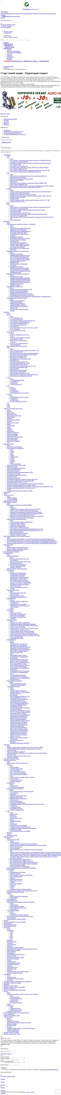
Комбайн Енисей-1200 (16, 264)
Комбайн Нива (17, 272)
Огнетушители (14, 800)
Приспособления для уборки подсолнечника (18, 240)
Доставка (35, 13)
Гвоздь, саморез (14, 778)
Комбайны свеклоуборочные (15, 286)
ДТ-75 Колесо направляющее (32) (19, 323)
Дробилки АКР (14, 509)
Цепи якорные (14, 909)
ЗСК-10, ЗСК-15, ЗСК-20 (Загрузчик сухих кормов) (24, 510)
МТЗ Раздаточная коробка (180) (18, 367)
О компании (47, 13)
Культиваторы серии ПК (13, 478)
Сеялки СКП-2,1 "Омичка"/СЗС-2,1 (20, 629)
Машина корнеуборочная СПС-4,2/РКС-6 (21, 293)
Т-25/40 (9, 394)
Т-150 (8, 377)
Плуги (12, 673)
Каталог (3, 1085)
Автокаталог (7, 33)
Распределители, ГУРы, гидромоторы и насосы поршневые (26, 849)
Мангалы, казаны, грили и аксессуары (14, 987)
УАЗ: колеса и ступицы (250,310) (19, 208)
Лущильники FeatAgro (10, 926)
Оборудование (14, 897)
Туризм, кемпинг (8, 1017)
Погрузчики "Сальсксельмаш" (18, 614)
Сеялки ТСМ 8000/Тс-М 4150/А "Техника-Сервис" (24, 634)
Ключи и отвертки (15, 873)
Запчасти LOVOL (9, 495)
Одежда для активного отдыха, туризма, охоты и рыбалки (22, 994)
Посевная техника (12, 619)
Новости (3, 15)
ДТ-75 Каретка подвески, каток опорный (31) (22, 320)
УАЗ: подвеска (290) (15, 211)
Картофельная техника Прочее (18, 597)
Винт (11, 775)
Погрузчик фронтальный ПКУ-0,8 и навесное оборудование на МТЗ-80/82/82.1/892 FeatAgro (32, 541)
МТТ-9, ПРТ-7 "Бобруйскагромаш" (19, 527)
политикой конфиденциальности (49, 1069)
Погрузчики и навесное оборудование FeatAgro (17, 536)
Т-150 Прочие (14, 383)
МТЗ (8, 347)
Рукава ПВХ (13, 824)
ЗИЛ (8, 173)
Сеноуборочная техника (13, 686)
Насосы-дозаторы (15, 848)
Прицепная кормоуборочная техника (17, 298)
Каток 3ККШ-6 (14, 655)
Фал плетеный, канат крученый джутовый (21, 791)
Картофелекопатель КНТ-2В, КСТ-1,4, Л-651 (18, 593)
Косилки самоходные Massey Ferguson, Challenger (18, 566)
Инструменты (11, 869)
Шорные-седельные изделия (17, 534)
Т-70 (8, 404)
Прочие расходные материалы (15, 788)
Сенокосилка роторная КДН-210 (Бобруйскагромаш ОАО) (19, 725)
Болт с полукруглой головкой (18, 773)
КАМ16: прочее (14, 198)
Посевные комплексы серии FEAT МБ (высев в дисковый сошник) (25, 483)
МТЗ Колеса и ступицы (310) (18, 357)
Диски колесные (11, 944)
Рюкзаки (9, 1026)
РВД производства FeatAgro (14, 446)
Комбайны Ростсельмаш (16, 266)
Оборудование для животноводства (16, 519)
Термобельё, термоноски (13, 1011)
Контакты (53, 13)
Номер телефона (5, 1058)
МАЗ (8, 203)
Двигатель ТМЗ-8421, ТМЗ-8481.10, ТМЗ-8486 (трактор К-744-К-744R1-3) (27, 753)
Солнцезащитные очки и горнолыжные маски (16, 1012)
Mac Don (9, 411)
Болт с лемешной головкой (17, 771)
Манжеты (12, 815)
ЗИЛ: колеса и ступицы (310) (18, 177)
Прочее (12, 459)
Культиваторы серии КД (13, 473)
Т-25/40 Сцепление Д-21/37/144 (18, 401)
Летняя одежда (14, 1001)
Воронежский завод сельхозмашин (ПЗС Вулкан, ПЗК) (19, 585)
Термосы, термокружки (13, 1029)
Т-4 (8, 403)
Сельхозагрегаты (8, 553)
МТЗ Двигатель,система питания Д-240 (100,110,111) (24, 350)
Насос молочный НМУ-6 (17, 532)
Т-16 (8, 386)
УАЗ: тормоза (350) (15, 220)
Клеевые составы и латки (11, 985)
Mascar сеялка (10, 412)
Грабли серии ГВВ (12, 466)
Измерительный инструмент (18, 872)
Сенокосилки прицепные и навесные (20, 710)
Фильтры (9, 421)
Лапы (11, 454)
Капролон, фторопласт (16, 797)
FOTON (9, 428)
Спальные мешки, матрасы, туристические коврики (21, 1028)
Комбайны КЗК (14, 262)
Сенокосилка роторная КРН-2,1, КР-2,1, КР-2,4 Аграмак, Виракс (19, 728)
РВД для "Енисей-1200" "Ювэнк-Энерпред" (28, 853)
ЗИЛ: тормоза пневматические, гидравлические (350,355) (25, 187)
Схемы (2, 1082)
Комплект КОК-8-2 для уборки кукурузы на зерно (19, 259)
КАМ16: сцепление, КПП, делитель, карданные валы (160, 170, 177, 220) (30, 200)
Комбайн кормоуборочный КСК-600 (20, 281)
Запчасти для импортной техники (13, 408)
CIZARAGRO (11, 425)
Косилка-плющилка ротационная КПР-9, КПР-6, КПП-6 (20, 719)
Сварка (9, 893)
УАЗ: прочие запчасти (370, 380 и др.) (20, 213)
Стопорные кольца (15, 807)
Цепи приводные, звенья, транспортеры (18, 971)
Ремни (12, 819)
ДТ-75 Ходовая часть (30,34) (17, 330)
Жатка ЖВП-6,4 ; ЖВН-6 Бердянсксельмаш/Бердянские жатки (20, 231)
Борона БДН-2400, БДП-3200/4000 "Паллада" (20, 646)
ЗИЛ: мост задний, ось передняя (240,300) (21, 178)
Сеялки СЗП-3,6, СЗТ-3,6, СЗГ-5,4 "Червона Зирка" (24, 628)
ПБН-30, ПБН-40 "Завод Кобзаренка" (17, 568)
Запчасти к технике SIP (16, 740)
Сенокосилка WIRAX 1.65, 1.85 (18, 735)
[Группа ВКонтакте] (1, 145)
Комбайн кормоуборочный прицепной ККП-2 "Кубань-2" (18, 304)
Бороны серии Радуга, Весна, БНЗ (16, 465)
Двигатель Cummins (12, 434)
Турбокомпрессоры (12, 900)
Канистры (6, 984)
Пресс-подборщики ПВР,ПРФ (19, 704)
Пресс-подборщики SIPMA (17, 703)
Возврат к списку (5, 113)
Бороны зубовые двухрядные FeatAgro (17, 547)
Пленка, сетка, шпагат (13, 422)
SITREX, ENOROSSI (13, 432)
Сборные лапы (14, 456)
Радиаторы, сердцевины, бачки (15, 957)
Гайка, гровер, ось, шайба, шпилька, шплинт (22, 777)
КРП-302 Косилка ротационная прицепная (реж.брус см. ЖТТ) (18, 722)
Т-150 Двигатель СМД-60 (17, 380)
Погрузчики (10, 610)
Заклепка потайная (15, 781)
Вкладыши (13, 794)
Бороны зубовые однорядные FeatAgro (17, 549)
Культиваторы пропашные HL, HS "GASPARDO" (19, 667)
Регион (3, 1061)
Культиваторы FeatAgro (10, 924)
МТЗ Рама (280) (14, 368)
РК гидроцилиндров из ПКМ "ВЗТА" (20, 859)
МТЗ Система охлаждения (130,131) (20, 373)
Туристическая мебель (13, 1031)
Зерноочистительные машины (15, 947)
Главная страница (8, 66)
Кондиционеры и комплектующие (16, 919)
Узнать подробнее (30, 1092)
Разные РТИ (13, 817)
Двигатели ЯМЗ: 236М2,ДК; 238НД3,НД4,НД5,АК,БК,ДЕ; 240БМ (25, 747)
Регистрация (8, 26)
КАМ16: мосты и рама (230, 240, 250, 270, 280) (23, 194)
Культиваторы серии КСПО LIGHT (16, 475)
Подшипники (10, 783)
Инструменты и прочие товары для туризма (19, 1022)
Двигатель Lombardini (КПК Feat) (16, 468)
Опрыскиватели (11, 598)
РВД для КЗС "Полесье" (37, 856)
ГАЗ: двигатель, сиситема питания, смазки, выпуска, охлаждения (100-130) (30, 160)
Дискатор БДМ (18, 652)
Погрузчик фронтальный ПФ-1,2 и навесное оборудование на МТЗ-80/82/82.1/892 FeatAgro (32, 543)
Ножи (11, 462)
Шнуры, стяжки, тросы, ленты (12, 1034)
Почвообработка (11, 639)
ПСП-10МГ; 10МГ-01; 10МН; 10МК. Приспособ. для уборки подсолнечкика (20, 245)
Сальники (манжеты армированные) (20, 827)
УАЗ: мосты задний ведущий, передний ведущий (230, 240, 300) (27, 210)
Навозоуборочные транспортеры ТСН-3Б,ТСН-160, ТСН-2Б (26, 529)
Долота (12, 452)
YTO (8, 442)
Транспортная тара (12, 835)
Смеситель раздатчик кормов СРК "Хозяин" (22, 517)
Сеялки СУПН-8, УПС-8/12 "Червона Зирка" (22, 632)
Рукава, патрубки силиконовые (18, 825)
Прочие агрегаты (14, 679)
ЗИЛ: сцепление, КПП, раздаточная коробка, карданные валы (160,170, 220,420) (32, 186)
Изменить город (11, 24)
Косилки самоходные (13, 556)
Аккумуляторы (14, 792)
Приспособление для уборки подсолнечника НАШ (18, 243)
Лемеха (12, 455)
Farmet (8, 427)
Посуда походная (11, 1025)
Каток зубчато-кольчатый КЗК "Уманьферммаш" (19, 656)
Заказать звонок (15, 16)
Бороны (12, 642)
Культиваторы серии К (13, 471)
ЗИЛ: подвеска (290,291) (16, 180)
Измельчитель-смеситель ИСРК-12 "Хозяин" (22, 515)
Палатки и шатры (12, 1024)
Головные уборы (14, 997)
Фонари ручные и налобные (11, 1032)
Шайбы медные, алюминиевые (18, 798)
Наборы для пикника (9, 988)
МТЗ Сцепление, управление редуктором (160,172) (24, 374)
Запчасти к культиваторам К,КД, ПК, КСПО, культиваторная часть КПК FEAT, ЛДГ (30, 486)
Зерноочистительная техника (18, 573)
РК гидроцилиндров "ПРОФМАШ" (20, 866)
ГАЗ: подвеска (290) (15, 164)
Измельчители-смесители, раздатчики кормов (19, 505)
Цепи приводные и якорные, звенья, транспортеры (21, 902)
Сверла (12, 886)
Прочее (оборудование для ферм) (19, 533)
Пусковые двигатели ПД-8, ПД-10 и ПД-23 (18, 756)
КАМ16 (9, 188)
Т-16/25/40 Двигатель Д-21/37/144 (19, 393)
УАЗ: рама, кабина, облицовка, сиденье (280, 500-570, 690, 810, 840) (28, 214)
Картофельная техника (13, 590)
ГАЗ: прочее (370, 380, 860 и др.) (19, 166)
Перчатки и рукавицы (16, 1002)
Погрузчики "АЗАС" (16, 612)
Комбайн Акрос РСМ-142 (17, 268)
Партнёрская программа (11, 13)
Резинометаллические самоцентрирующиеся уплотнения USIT (27, 804)
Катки (12, 654)
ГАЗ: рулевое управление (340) (18, 169)
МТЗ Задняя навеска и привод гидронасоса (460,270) (24, 353)
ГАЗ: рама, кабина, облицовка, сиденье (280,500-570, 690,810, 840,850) (29, 167)
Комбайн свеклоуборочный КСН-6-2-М (21, 289)
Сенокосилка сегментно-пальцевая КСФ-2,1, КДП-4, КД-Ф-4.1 (18, 733)
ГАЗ (8, 157)
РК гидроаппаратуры (16, 858)
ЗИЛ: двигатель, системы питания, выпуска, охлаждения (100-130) (28, 176)
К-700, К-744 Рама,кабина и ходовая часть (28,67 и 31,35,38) (20, 338)
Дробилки (13, 507)
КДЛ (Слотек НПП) (12, 435)
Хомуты (9, 834)
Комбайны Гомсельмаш (16, 254)
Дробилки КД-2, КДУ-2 (34, 509)
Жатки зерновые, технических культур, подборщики (21, 224)
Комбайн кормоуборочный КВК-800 (20, 278)
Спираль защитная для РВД (17, 865)
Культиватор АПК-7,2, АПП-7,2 (19, 660)
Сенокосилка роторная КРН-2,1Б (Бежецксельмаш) (19, 731)
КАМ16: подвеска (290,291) (17, 197)
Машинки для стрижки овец (18, 526)
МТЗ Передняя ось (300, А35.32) (19, 364)
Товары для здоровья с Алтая (12, 1015)
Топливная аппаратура (16, 808)
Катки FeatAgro (8, 923)
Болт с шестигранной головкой (18, 774)
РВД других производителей (33, 852)
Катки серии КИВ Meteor (14, 469)
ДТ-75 (8, 315)
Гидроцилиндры (14, 842)
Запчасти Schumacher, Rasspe (11, 758)
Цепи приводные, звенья (17, 906)
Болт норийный (14, 767)
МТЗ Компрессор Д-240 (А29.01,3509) (20, 359)
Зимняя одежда (14, 1000)
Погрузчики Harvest (12, 438)
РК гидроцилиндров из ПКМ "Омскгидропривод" (24, 863)
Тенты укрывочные (9, 1014)
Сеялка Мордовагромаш (16, 638)
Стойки (12, 458)
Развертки (13, 885)
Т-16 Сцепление (14, 391)
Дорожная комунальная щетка (18, 795)
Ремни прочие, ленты (16, 818)
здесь (8, 1044)
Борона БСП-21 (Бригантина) (18, 649)
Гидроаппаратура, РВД (13, 839)
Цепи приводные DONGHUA (18, 907)
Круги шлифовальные (16, 876)
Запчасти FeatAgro (9, 444)
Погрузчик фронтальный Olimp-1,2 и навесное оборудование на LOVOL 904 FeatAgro (30, 539)
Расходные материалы (10, 760)
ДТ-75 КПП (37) (14, 326)
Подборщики (13, 695)
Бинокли (9, 1019)
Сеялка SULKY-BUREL (16, 637)
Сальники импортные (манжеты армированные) (23, 828)
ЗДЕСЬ (33, 84)
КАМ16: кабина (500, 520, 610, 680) (19, 193)
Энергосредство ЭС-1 (16, 563)
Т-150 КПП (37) (14, 381)
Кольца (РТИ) (14, 814)
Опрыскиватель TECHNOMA (18, 604)
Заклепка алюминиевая (16, 768)
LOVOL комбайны (12, 499)
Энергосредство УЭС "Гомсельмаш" (20, 282)
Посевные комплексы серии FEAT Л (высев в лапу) (21, 488)
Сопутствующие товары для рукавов (20, 831)
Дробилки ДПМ (23, 509)
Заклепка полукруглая (16, 780)
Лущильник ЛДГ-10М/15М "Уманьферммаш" (19, 671)
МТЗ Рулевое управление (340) (18, 370)
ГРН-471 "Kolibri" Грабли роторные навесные (20, 692)
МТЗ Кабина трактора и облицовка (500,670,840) (23, 354)
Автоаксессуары (11, 977)
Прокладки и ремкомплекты (17, 802)
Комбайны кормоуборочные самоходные (18, 273)
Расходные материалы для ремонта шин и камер (20, 916)
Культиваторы (14, 658)
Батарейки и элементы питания (12, 983)
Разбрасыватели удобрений (14, 680)
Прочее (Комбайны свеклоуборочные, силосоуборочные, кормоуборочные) (30, 296)
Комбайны (7, 221)
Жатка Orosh (10, 431)
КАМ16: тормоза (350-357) (17, 201)
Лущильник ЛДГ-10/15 (16, 671)
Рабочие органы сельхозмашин (15, 448)
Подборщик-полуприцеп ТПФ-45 (20, 708)
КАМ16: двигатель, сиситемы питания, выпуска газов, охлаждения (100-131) (31, 191)
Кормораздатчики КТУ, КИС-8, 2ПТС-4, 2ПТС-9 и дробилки (26, 516)
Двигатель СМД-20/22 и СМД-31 (16, 751)
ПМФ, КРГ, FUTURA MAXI (14, 437)
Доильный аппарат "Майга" (17, 524)
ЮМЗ (8, 405)
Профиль (3, 1090)
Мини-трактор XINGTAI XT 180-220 (17, 346)
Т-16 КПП (13, 388)
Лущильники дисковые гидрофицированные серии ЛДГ (22, 479)
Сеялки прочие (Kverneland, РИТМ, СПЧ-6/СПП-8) (24, 625)
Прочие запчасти (8, 836)
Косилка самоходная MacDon (18, 564)
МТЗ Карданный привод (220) (18, 356)
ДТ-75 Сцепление (15, 329)
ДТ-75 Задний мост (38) (16, 319)
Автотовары (7, 974)
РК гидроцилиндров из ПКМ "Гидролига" (21, 861)
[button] (8, 48)
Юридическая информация (25, 13)
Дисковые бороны (12, 476)
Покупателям (4, 12)
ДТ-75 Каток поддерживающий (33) (20, 322)
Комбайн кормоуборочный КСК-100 (20, 279)
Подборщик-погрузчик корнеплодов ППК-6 (22, 295)
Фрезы (12, 888)
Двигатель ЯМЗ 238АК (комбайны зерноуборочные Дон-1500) (24, 749)
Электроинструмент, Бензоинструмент (20, 889)
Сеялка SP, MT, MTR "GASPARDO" (20, 622)
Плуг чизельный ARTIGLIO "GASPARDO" (17, 675)
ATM (29, 583)
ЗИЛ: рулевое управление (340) (18, 184)
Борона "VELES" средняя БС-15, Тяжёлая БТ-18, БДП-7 (19, 644)
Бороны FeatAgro (8, 544)
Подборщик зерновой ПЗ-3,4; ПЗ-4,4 (20, 238)
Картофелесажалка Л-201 (17, 595)
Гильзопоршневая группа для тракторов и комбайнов (21, 868)
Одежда (6, 991)
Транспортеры (14, 905)
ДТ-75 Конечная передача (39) (18, 325)
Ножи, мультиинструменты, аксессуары (14, 990)
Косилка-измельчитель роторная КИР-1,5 (20, 715)
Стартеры (12, 913)
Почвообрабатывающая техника (15, 954)
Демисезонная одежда (16, 998)
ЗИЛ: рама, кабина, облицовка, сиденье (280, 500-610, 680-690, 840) (28, 183)
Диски (12, 451)
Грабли (12, 689)
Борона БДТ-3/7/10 (15, 648)
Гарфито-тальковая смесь (17, 810)
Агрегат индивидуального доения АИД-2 (21, 522)
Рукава (12, 822)
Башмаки (12, 461)
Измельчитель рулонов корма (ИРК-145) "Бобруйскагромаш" (26, 513)
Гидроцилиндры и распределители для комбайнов (23, 844)
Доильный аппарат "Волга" (17, 523)
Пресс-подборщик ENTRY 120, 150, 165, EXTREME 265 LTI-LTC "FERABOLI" (20, 698)
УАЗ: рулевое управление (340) (18, 215)
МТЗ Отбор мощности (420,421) (19, 361)
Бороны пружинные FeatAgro (15, 550)
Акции (2, 13)
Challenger (9, 418)
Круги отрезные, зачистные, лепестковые (21, 875)
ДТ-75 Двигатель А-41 (16, 317)
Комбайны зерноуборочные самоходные (18, 251)
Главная (3, 1079)
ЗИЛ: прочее (13, 181)
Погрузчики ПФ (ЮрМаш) (17, 615)
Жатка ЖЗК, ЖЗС (18, 232)
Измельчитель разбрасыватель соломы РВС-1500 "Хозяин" (26, 512)
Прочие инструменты (16, 883)
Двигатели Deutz (11, 754)
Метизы (9, 764)
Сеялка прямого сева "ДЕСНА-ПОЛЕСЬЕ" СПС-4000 (25, 635)
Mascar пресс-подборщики (14, 415)
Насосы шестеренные (16, 846)
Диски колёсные (11, 917)
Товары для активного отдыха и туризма (15, 922)
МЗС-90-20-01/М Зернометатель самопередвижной (19, 576)
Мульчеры (13, 741)
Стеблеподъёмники (15, 464)
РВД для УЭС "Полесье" (51, 856)
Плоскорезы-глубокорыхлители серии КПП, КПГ (20, 481)
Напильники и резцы (16, 880)
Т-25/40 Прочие (14, 400)
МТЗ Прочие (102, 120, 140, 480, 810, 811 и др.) (23, 366)
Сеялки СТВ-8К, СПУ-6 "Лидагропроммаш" (22, 631)
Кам (11, 936)
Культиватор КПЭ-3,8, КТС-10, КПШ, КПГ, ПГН (20, 661)
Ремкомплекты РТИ (15, 821)
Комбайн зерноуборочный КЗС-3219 (20, 260)
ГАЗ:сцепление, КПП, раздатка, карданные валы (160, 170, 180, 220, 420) (30, 170)
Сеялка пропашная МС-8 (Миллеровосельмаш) (23, 624)
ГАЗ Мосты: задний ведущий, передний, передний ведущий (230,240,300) (30, 163)
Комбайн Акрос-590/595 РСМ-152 (19, 268)
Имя (2, 1060)
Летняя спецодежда (15, 1008)
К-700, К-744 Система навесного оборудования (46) (19, 344)
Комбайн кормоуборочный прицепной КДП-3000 (17, 301)
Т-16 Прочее (13, 390)
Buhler (8, 424)
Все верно (3, 24)
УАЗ (8, 204)
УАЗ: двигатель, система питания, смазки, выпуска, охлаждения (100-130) (30, 207)
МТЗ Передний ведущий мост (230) (20, 363)
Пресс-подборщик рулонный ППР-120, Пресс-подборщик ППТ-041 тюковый (19, 701)
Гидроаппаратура (11, 941)
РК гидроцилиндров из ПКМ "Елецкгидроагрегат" (24, 862)
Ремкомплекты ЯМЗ (15, 829)
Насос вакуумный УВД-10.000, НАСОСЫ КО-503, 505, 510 (26, 530)
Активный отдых (11, 968)
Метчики (12, 878)
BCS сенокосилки (12, 414)
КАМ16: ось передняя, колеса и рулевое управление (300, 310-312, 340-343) (30, 195)
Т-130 (8, 407)
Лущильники (13, 669)
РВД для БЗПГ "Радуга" (16, 855)
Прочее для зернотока (24, 581)
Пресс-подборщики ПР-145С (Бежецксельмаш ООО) (18, 706)
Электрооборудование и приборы (19, 914)
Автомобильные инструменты (15, 978)
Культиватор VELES (15, 659)
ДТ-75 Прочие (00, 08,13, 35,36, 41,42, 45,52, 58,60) (24, 327)
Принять (3, 1093)
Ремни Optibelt (11, 417)
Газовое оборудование (13, 1021)
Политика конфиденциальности (12, 133)
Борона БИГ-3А (25, 648)
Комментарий (4, 1065)
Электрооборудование (13, 910)
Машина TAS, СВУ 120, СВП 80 (19, 583)
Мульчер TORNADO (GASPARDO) (20, 743)
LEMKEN (9, 429)
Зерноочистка (10, 570)
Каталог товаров (8, 31)
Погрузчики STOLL (12, 439)
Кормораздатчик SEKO (13, 420)
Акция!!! (6, 920)
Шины (5, 493)
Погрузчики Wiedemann (13, 441)
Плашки (12, 882)
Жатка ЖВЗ (13, 228)
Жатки (12, 227)
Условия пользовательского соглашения (14, 134)
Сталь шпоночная (15, 770)
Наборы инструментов (16, 879)
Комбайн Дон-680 (15, 285)
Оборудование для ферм (10, 502)
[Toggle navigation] (1, 1)
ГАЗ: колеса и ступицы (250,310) (19, 161)
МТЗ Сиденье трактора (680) (18, 371)
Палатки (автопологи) (16, 801)
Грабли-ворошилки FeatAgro (11, 551)
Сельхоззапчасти (11, 899)
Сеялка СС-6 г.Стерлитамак (17, 627)
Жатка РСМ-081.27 (20, 234)
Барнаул (3, 17)
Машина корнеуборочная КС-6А (19, 292)
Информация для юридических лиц (13, 131)
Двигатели (7, 744)
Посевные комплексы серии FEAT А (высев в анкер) (21, 485)
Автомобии (10, 930)
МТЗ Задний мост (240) (16, 351)
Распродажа (7, 927)
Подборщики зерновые (16, 237)
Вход (3, 26)
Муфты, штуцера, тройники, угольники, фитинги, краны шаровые (28, 845)
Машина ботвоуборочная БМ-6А (19, 290)
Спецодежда (7, 492)
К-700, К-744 (10, 332)
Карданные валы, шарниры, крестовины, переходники (22, 890)
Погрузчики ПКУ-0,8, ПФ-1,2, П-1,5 (17, 482)
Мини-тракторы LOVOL (10, 500)
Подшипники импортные (17, 787)
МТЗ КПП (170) (14, 360)
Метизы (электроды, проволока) (19, 896)
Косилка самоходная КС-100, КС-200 (20, 561)
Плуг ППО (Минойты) (24, 678)
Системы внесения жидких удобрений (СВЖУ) (20, 490)
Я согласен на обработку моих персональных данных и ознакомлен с (30, 1069)
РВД (11, 851)
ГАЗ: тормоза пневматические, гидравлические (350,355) (25, 171)
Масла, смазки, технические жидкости (17, 763)
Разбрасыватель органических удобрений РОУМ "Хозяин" (18, 684)
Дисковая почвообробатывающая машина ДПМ (20, 472)
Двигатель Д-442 (11, 750)
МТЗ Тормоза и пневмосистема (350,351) (21, 376)
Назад (8, 156)
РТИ (8, 811)
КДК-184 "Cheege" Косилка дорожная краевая (18, 714)
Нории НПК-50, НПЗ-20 (16, 578)
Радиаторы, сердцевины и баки (15, 892)
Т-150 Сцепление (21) (16, 384)
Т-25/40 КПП (13, 398)
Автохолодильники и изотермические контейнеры (17, 981)
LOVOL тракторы (12, 498)
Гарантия (40, 13)
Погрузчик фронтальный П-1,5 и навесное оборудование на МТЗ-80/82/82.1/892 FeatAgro (31, 540)
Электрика (10, 980)
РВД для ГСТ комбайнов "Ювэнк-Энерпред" (35, 855)
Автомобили (7, 154)
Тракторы (6, 312)
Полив (12, 608)
